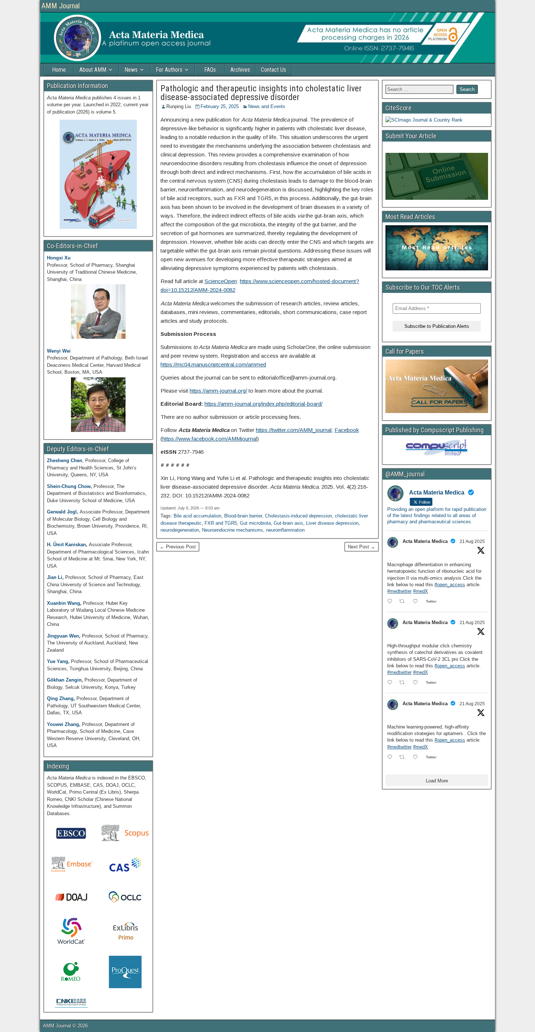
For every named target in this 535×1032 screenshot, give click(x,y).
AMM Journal (60, 5)
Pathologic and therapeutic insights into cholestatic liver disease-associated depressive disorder (261, 92)
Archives (240, 69)
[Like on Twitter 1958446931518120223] (417, 683)
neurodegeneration (179, 530)
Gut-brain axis (288, 523)
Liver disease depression (332, 523)
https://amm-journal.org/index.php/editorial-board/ (263, 404)
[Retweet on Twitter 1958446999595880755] (404, 602)
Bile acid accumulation (197, 516)
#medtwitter (399, 591)
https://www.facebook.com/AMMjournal (209, 439)
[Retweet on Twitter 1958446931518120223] (404, 683)
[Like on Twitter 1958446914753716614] (417, 757)
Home (59, 69)
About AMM (92, 69)
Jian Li (54, 577)
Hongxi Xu (59, 258)
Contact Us (273, 69)
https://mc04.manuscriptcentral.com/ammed (213, 364)
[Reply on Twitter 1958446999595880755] (391, 602)
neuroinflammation (285, 530)
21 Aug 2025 (472, 541)
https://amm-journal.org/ (218, 391)
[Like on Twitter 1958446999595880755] (417, 602)
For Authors (169, 69)
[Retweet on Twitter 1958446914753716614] (404, 757)
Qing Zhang (60, 698)
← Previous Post (178, 546)
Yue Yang (57, 661)
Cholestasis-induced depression (298, 516)
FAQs (210, 69)
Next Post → (361, 546)
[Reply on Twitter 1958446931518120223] (391, 683)
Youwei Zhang (63, 724)
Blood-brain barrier (243, 516)
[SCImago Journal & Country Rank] (424, 120)
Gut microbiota (255, 523)
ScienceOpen (221, 281)
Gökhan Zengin (64, 680)
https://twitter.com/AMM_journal (294, 430)
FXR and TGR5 (221, 523)
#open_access (450, 584)
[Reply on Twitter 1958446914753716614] (391, 757)
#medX (420, 591)
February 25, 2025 (220, 106)
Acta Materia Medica (425, 541)
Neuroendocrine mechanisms (232, 530)
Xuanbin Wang (63, 603)
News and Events (266, 106)
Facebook (346, 430)
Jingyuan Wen (63, 636)
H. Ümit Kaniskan (66, 544)
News (131, 69)
